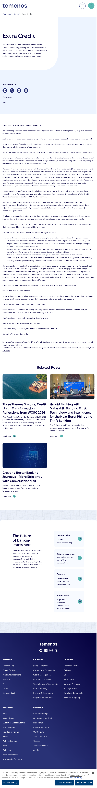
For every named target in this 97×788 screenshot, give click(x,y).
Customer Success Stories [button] (14, 722)
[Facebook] (41, 650)
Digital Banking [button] (9, 670)
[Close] (93, 773)
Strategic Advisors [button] (72, 688)
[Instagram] (52, 650)
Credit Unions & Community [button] (45, 683)
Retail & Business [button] (40, 665)
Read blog (8, 436)
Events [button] (5, 745)
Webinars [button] (7, 750)
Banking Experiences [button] (42, 679)
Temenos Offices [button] (40, 736)
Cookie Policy (76, 778)
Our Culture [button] (38, 731)
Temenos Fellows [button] (40, 745)
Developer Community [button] (73, 692)
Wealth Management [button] (12, 674)
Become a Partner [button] (71, 665)
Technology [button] (69, 679)
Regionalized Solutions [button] (43, 697)
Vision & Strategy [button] (40, 713)
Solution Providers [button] (72, 683)
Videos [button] (5, 736)
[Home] (15, 5)
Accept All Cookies (64, 783)
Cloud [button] (5, 688)
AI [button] (3, 683)
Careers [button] (36, 740)
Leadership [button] (38, 722)
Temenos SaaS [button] (9, 692)
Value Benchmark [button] (10, 754)
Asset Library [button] (8, 718)
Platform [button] (6, 679)
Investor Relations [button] (41, 727)
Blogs (16, 14)
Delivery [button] (67, 670)
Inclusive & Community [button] (43, 692)
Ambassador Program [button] (12, 759)
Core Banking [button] (8, 665)
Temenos (7, 14)
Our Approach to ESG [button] (42, 718)
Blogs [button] (5, 713)
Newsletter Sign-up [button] (72, 697)
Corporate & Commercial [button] (44, 670)
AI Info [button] (36, 750)
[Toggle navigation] (82, 6)
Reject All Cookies (84, 783)
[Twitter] (56, 650)
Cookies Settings (10, 783)
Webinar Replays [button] (10, 740)
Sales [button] (66, 674)
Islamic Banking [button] (40, 688)
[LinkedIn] (46, 650)
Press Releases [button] (9, 727)
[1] (53, 312)
